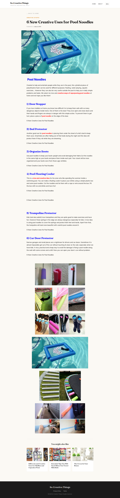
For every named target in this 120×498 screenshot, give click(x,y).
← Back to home (33, 13)
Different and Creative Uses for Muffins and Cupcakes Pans (37, 465)
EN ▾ (107, 4)
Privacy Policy (57, 491)
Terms (65, 491)
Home (94, 4)
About (100, 4)
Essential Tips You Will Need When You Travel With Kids (59, 465)
